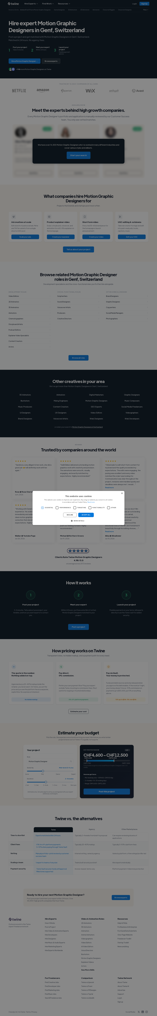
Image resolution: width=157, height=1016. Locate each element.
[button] (78, 520)
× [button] (122, 493)
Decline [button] (70, 515)
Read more (91, 502)
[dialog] (78, 508)
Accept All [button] (86, 515)
